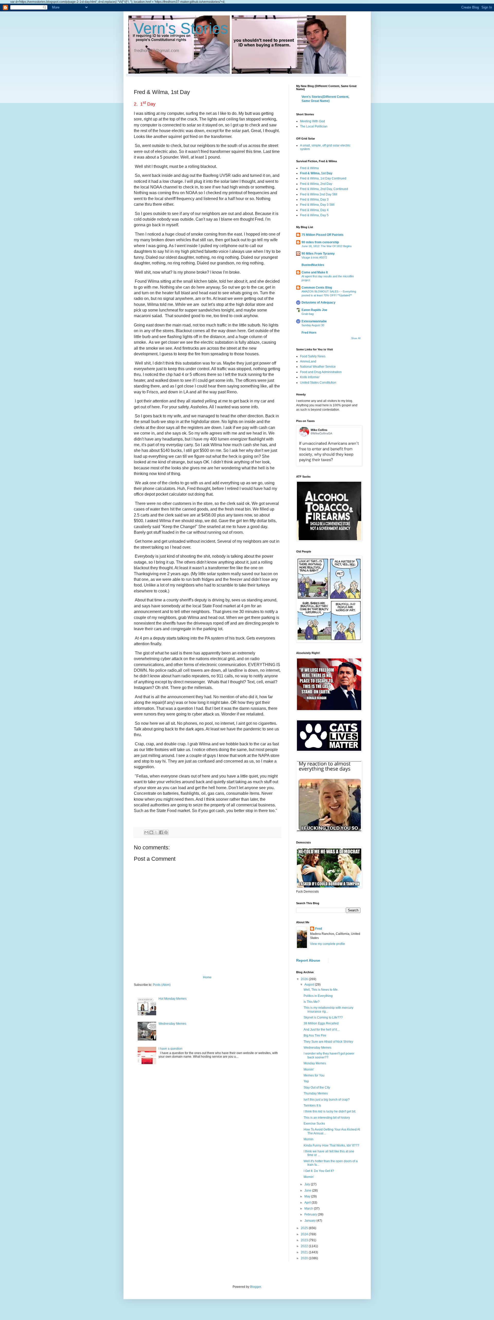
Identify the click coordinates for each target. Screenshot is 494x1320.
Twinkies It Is (312, 1105)
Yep (306, 1081)
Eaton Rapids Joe (314, 310)
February (311, 1214)
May (307, 1196)
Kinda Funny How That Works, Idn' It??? (331, 1145)
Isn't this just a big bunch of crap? (327, 1099)
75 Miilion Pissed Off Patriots (322, 235)
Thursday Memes (316, 1093)
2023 (305, 1240)
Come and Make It (315, 272)
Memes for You (314, 1075)
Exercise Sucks (314, 1123)
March (309, 1208)
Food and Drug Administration (321, 372)
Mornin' (309, 1069)
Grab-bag (308, 313)
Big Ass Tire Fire (315, 1035)
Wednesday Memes (172, 1023)
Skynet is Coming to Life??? (323, 1017)
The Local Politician (314, 126)
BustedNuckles (313, 265)
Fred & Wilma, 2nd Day (316, 184)
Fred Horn (309, 332)
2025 (305, 1228)
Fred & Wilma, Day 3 (314, 199)
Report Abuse (308, 960)
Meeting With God (312, 121)
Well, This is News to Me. (321, 989)
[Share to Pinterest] (166, 832)
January (310, 1220)
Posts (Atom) (162, 985)
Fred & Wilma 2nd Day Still (318, 194)
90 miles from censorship (320, 242)
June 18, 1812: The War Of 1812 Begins (327, 246)
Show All (355, 338)
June (308, 1190)
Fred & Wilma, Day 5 (314, 215)
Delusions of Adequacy (319, 302)
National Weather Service (318, 366)
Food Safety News (312, 356)
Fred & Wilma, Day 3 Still (317, 204)
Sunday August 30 (313, 325)
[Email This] (146, 832)
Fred (318, 928)
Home (207, 977)
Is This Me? (312, 1002)
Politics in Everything (318, 996)
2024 (305, 1234)
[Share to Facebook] (161, 832)
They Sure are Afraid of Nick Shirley (328, 1041)
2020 (305, 1258)
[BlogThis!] (151, 832)
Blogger (255, 1287)
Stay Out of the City (317, 1087)
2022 (305, 1246)
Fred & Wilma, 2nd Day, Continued (324, 189)
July (307, 1184)
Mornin (308, 1139)
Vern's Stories (181, 28)
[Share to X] (156, 832)
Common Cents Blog (317, 287)
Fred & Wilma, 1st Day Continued (323, 178)
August (309, 984)
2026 (305, 979)
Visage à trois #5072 (314, 257)
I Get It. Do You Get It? (319, 1171)
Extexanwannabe (314, 321)
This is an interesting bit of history (327, 1117)
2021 (305, 1252)
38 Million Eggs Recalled (321, 1023)
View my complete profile (327, 944)
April (308, 1202)
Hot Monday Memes (172, 998)
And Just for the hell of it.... (322, 1029)
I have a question (170, 1048)
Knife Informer (310, 377)
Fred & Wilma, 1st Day (316, 173)
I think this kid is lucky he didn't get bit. (330, 1111)
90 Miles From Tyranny (318, 253)
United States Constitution (318, 382)
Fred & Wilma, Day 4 (314, 210)
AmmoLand (308, 361)
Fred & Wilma (309, 168)
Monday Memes (315, 1063)
